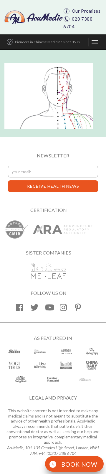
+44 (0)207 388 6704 (58, 453)
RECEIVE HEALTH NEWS (53, 186)
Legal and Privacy (53, 397)
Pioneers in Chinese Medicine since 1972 (47, 42)
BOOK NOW (79, 464)
